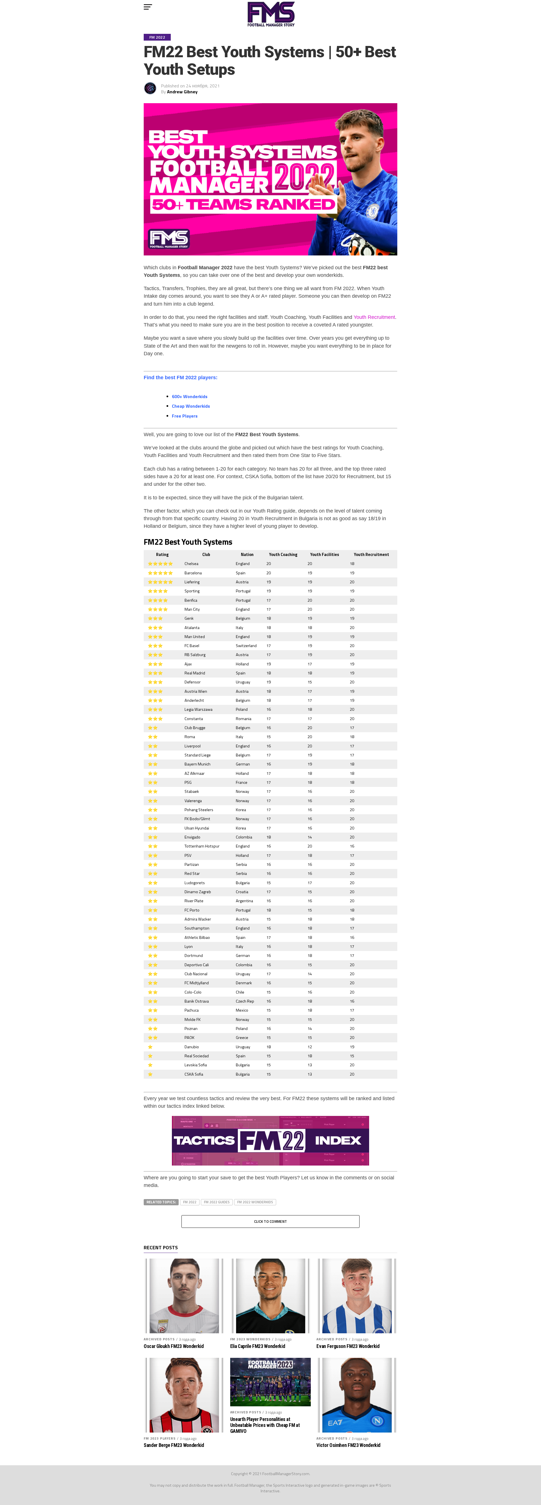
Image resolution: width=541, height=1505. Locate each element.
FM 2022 (189, 1202)
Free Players (185, 415)
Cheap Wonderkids (191, 406)
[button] (148, 7)
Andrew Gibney (182, 91)
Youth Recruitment (374, 317)
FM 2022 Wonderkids (255, 1202)
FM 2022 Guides (217, 1202)
